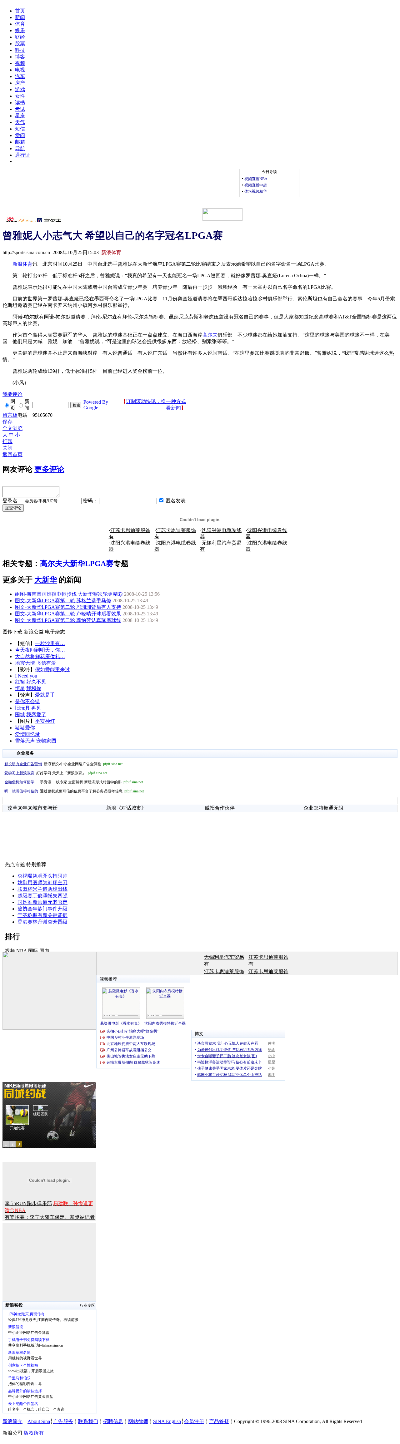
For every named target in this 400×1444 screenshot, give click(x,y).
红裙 (20, 681)
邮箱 (20, 142)
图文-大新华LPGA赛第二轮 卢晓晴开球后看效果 (68, 613)
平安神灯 (45, 721)
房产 (20, 83)
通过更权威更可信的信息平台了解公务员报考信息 (74, 791)
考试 (20, 109)
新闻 (20, 17)
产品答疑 (219, 1421)
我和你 (33, 688)
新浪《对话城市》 (126, 808)
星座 (20, 115)
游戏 (20, 89)
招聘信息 (113, 1421)
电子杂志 (55, 631)
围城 (20, 714)
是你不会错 (27, 701)
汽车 (20, 76)
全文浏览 (12, 428)
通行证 (22, 155)
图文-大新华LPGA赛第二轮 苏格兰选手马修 (63, 600)
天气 (20, 122)
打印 (7, 441)
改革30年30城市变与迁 (33, 808)
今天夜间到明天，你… (40, 650)
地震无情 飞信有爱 (35, 663)
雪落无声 (25, 740)
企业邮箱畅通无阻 (323, 808)
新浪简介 (12, 1421)
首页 (20, 10)
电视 (20, 69)
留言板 (10, 415)
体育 (20, 24)
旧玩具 (22, 708)
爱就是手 (45, 694)
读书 (20, 102)
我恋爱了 (36, 714)
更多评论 (49, 469)
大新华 (45, 580)
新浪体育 (22, 264)
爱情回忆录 (27, 734)
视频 (20, 63)
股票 (20, 43)
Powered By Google (95, 404)
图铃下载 (12, 631)
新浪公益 (34, 631)
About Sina (39, 1421)
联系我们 (88, 1421)
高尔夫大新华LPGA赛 (76, 563)
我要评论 (12, 394)
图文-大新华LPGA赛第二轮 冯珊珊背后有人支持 (68, 607)
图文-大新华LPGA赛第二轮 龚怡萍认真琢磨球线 (68, 620)
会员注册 (194, 1421)
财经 (20, 37)
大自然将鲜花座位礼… (40, 656)
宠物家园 (46, 740)
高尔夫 (210, 335)
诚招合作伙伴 (220, 808)
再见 (36, 708)
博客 (20, 56)
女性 (20, 96)
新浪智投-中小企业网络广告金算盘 (63, 764)
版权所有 (34, 1433)
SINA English (167, 1421)
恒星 (20, 688)
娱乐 (20, 30)
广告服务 (63, 1421)
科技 (20, 50)
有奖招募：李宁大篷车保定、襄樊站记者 (50, 1217)
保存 (7, 421)
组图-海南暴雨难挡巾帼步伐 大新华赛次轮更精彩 (69, 594)
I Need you (26, 675)
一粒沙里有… (50, 643)
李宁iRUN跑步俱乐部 (28, 1203)
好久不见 (36, 681)
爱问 (20, 135)
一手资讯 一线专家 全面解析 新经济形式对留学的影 (73, 782)
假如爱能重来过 (52, 669)
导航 (20, 148)
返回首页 (12, 454)
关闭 (7, 448)
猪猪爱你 (25, 727)
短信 (20, 128)
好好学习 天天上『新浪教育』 (55, 773)
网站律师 (138, 1421)
